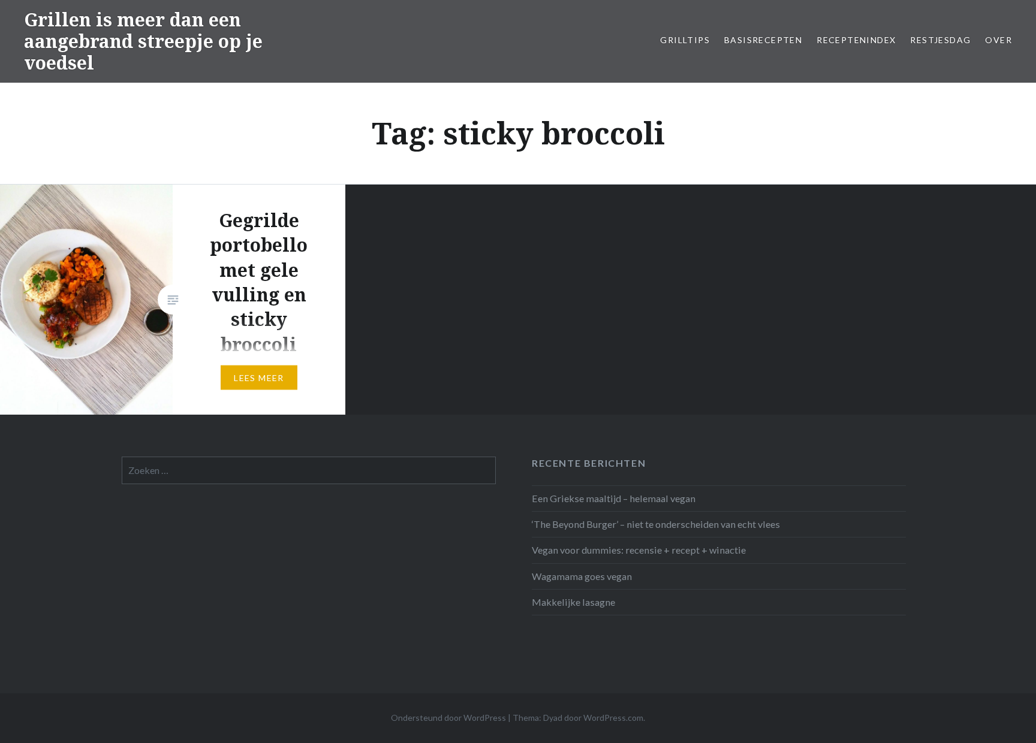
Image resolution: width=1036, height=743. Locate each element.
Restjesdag (940, 40)
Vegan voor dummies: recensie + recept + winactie (639, 549)
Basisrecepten (763, 40)
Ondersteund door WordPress (448, 717)
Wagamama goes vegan (582, 576)
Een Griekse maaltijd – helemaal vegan (613, 498)
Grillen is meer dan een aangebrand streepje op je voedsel (143, 41)
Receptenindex (856, 40)
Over (998, 40)
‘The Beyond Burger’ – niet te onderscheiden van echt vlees (656, 524)
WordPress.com (613, 717)
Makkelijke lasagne (573, 602)
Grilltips (685, 40)
